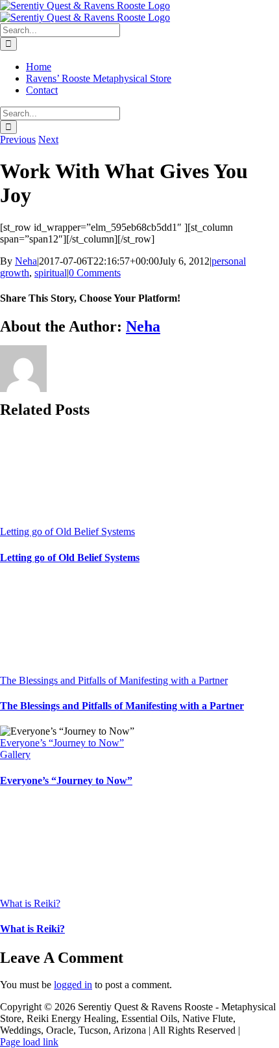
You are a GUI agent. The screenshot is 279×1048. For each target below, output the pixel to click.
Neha (26, 261)
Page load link (29, 1041)
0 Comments (95, 272)
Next (48, 139)
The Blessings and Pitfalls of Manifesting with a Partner (114, 680)
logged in (73, 984)
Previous (18, 139)
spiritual (50, 272)
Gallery (15, 754)
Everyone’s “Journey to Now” (62, 742)
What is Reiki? (30, 903)
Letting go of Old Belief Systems (67, 531)
